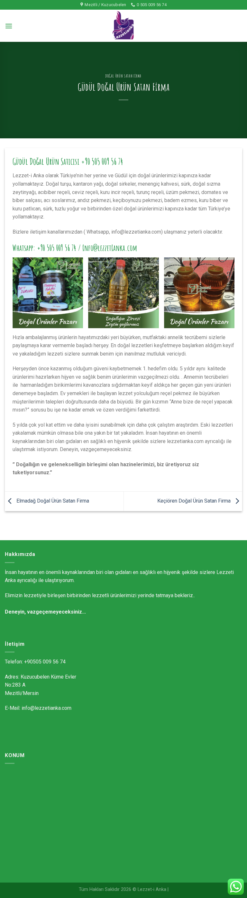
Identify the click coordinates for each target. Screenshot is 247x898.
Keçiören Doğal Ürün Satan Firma (194, 501)
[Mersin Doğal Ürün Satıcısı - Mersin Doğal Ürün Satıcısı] (123, 26)
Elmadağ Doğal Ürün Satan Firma (52, 501)
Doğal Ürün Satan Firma (123, 76)
